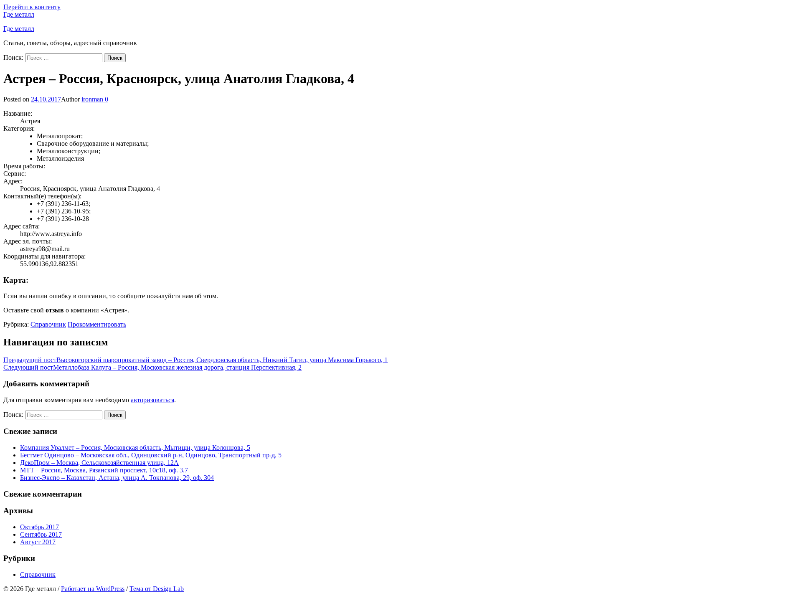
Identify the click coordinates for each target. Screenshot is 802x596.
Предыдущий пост (195, 359)
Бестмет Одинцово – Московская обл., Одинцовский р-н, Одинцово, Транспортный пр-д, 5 (151, 455)
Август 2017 (38, 541)
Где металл (18, 14)
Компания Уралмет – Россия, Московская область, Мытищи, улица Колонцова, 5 (135, 447)
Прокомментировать (97, 324)
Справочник (48, 324)
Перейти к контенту (32, 6)
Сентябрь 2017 (41, 534)
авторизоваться (152, 399)
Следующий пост (152, 367)
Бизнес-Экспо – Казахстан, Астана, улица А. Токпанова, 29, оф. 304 (117, 477)
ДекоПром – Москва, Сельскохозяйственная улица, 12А (99, 462)
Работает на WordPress (92, 588)
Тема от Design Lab (156, 588)
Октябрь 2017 (39, 526)
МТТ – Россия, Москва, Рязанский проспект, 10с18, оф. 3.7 (104, 470)
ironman (92, 99)
